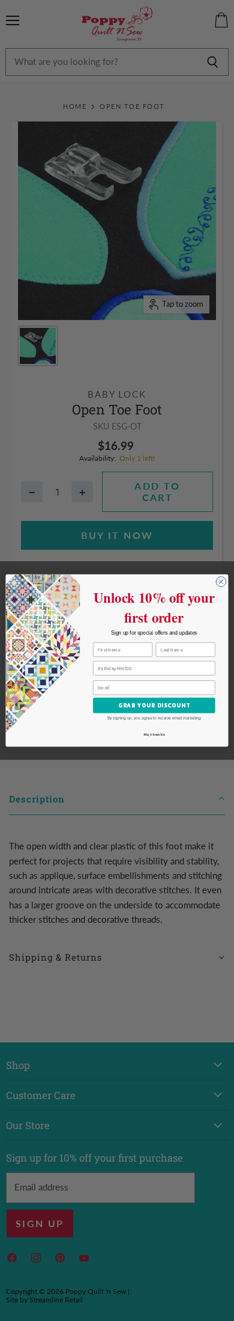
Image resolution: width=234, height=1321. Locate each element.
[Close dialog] (221, 582)
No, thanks (154, 734)
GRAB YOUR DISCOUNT (154, 705)
